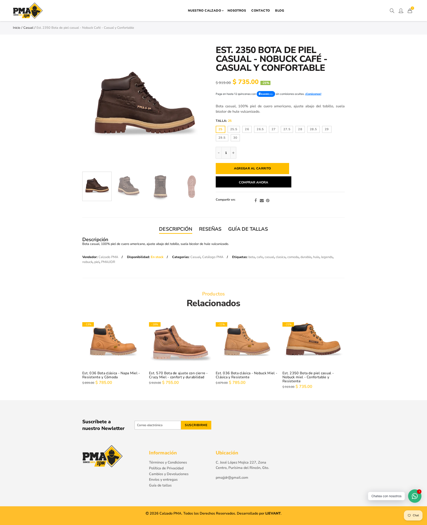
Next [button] (189, 107)
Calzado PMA (108, 257)
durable (305, 257)
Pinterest (267, 201)
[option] (144, 107)
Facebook (255, 201)
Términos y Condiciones (168, 462)
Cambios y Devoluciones (169, 474)
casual (269, 257)
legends (327, 257)
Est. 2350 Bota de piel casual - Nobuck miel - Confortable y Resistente (308, 377)
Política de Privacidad (166, 468)
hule (316, 257)
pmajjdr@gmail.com (232, 477)
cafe (260, 257)
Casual (28, 27)
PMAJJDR (108, 262)
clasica (281, 257)
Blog (279, 10)
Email (262, 201)
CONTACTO (260, 10)
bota (251, 257)
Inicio (16, 27)
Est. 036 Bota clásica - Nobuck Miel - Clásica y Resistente (246, 375)
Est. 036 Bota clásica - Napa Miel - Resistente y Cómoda (111, 375)
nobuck (87, 262)
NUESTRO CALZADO (204, 10)
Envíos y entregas (163, 479)
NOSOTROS (237, 10)
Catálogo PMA (213, 257)
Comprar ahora (253, 182)
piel (96, 262)
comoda (293, 257)
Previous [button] (99, 107)
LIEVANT (273, 513)
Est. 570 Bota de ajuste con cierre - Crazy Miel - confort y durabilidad (178, 375)
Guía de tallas (160, 485)
